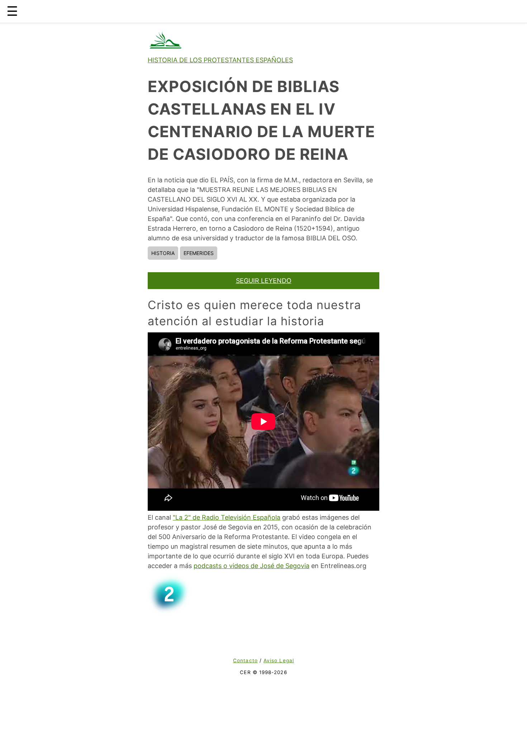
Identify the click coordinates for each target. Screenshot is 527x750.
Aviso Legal (279, 660)
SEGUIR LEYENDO (263, 280)
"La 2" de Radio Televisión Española (226, 517)
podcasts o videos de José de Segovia (251, 565)
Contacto (245, 660)
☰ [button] (12, 11)
